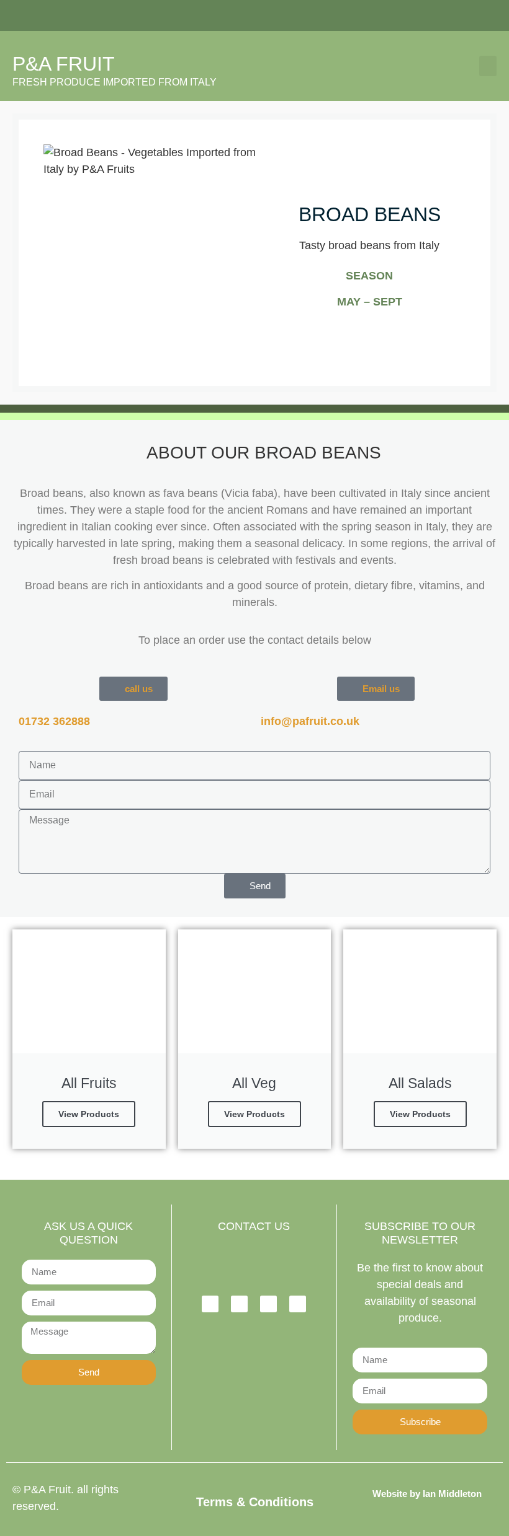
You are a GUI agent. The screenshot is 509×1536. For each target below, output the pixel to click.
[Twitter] (455, 15)
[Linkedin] (481, 15)
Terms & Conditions (254, 1502)
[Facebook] (210, 1304)
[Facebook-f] (404, 15)
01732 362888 (54, 721)
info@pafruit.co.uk (310, 721)
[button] (488, 66)
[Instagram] (430, 15)
